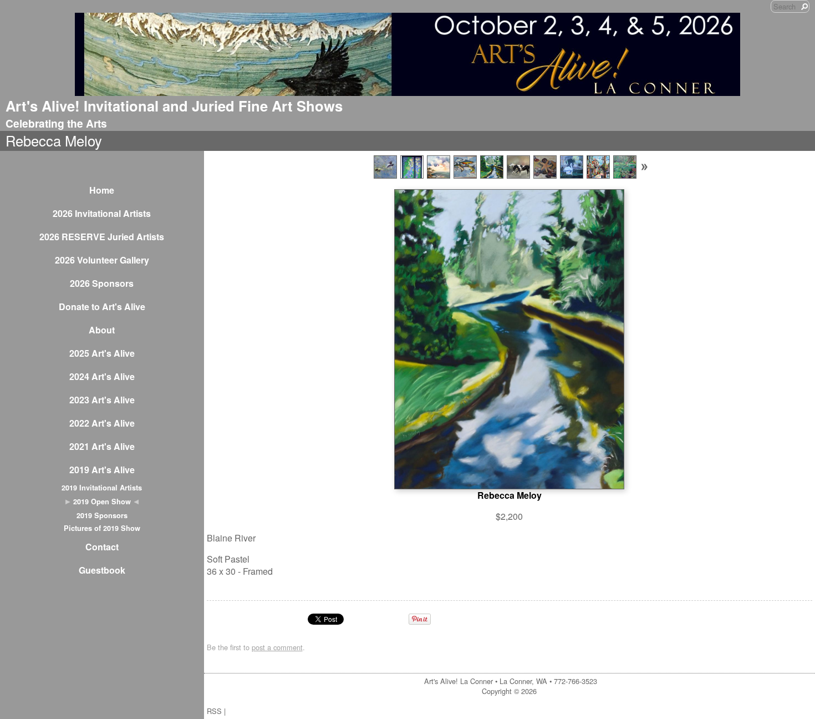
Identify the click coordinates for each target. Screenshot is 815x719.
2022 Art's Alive (102, 423)
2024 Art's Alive (102, 376)
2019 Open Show (102, 502)
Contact (102, 546)
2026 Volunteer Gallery (102, 260)
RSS (214, 711)
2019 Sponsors (102, 515)
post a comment (277, 647)
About (102, 329)
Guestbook (102, 570)
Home (101, 190)
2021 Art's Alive (102, 446)
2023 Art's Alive (102, 399)
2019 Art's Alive (102, 469)
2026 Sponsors (102, 283)
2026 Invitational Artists (102, 213)
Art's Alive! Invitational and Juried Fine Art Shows (174, 105)
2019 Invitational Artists (102, 488)
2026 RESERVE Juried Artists (101, 236)
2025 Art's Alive (102, 353)
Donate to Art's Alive (102, 306)
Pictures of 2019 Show (102, 528)
